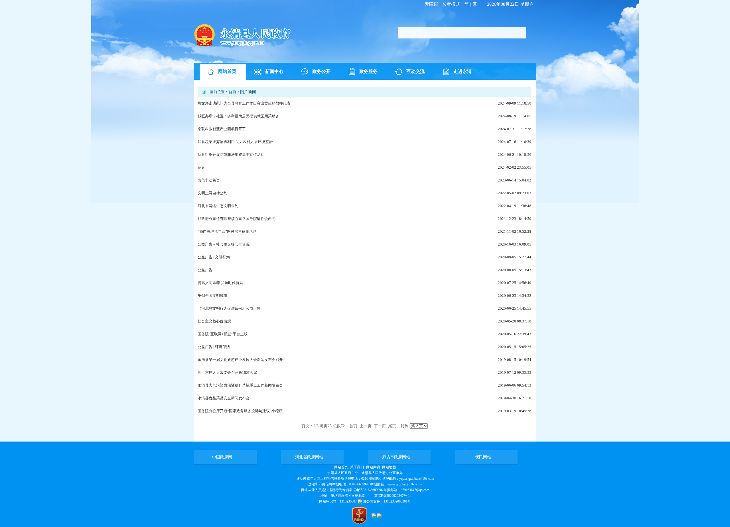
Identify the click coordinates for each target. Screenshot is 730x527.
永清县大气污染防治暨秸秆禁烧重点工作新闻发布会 (240, 385)
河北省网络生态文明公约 (218, 206)
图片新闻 (248, 92)
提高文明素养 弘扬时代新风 (220, 283)
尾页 (392, 426)
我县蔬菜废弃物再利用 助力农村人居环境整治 (235, 142)
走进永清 (462, 71)
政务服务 (368, 71)
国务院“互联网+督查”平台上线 (223, 334)
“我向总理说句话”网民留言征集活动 (227, 231)
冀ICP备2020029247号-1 (392, 496)
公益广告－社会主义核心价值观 (224, 244)
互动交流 (415, 71)
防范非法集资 (209, 180)
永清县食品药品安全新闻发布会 (224, 398)
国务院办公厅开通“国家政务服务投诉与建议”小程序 (240, 411)
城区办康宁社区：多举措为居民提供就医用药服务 (238, 116)
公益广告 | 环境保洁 (214, 347)
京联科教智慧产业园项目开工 (222, 129)
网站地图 (389, 467)
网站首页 (227, 71)
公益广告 (205, 270)
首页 (232, 92)
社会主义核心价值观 (214, 321)
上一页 (366, 426)
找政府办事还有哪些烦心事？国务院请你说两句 (236, 218)
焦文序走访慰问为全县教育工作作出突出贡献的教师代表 (244, 103)
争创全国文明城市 (212, 295)
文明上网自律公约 (212, 193)
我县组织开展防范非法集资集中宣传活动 (231, 154)
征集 (201, 167)
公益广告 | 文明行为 (214, 257)
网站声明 (373, 467)
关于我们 (357, 467)
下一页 (380, 426)
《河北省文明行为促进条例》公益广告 (229, 308)
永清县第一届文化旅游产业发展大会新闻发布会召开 (240, 360)
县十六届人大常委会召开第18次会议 (227, 372)
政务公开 (321, 71)
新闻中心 (274, 71)
